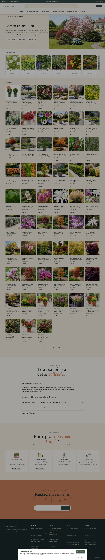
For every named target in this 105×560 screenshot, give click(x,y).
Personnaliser (80, 557)
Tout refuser (80, 554)
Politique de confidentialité (37, 554)
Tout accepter (80, 551)
